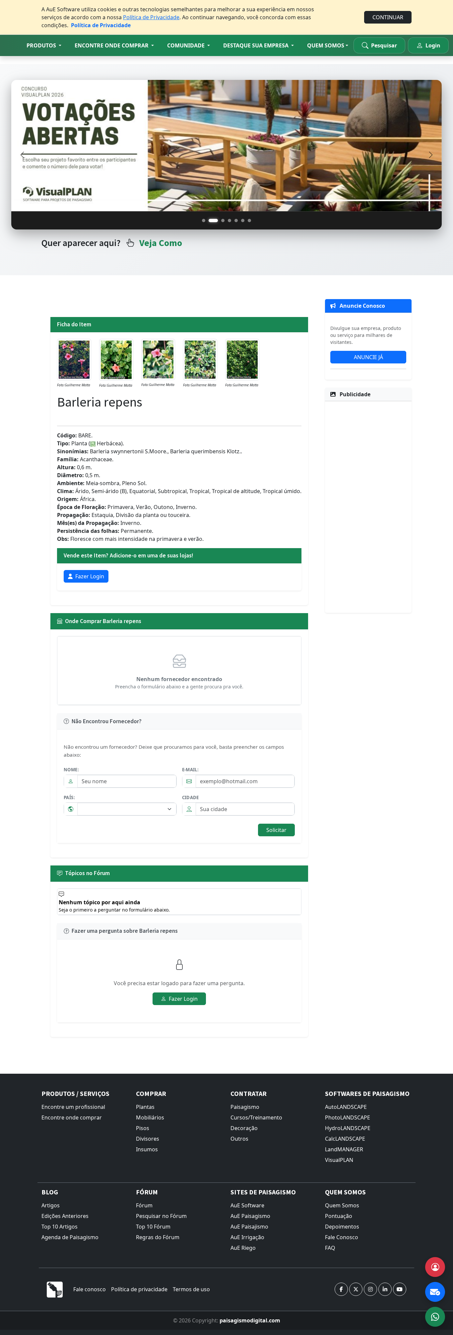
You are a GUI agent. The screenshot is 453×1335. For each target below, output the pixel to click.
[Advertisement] (368, 506)
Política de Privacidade (151, 17)
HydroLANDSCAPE (347, 1128)
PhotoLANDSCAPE (347, 1117)
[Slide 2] (210, 220)
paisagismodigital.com (250, 1320)
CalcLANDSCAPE (345, 1138)
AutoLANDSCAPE (346, 1107)
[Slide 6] (242, 220)
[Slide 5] (236, 220)
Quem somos (325, 45)
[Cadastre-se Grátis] (435, 1267)
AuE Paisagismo (250, 1216)
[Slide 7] (249, 220)
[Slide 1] (203, 220)
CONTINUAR (387, 17)
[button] (44, 45)
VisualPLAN (339, 1160)
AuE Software (247, 1205)
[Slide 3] (220, 220)
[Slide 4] (229, 220)
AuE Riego (243, 1247)
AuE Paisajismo (249, 1226)
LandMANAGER (344, 1149)
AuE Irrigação (247, 1237)
